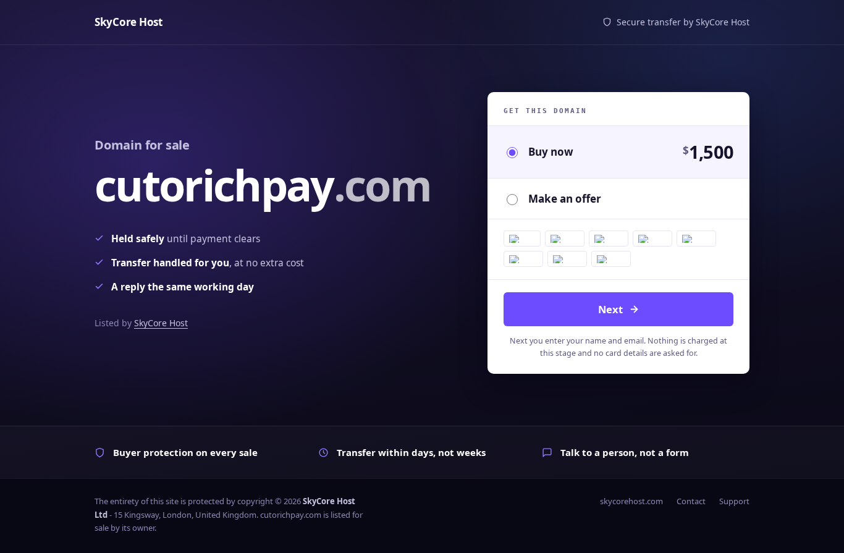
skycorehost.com (631, 501)
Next (610, 309)
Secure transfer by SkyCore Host (683, 22)
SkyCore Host (161, 323)
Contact (691, 501)
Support (734, 501)
